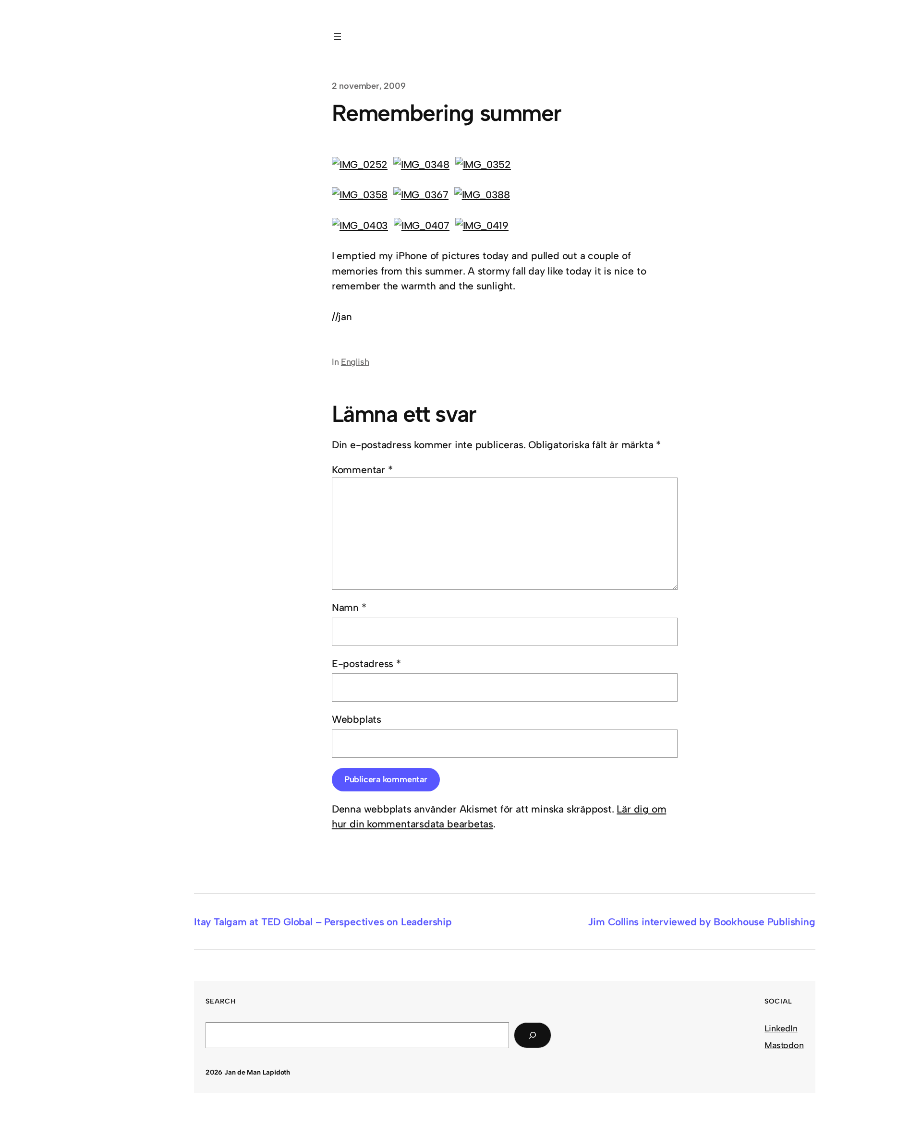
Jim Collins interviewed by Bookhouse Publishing (701, 922)
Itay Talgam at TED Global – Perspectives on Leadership (323, 922)
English (355, 362)
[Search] (532, 1035)
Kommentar (362, 470)
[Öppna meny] (337, 36)
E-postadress (366, 664)
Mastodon (783, 1045)
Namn (349, 607)
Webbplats (356, 719)
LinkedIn (780, 1028)
